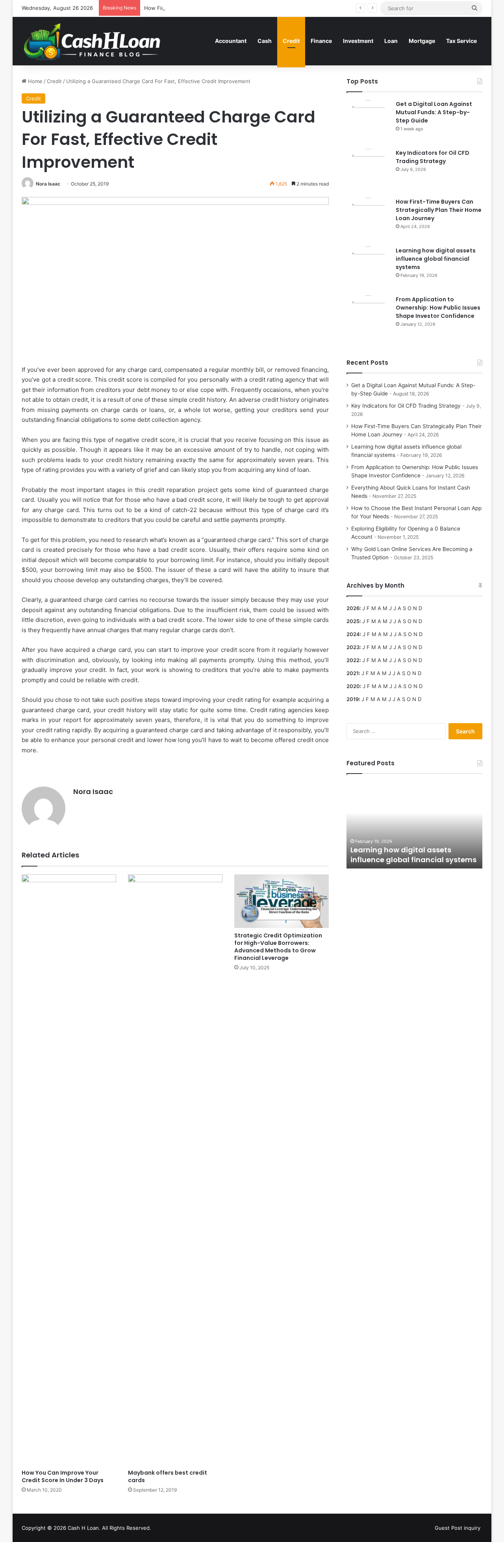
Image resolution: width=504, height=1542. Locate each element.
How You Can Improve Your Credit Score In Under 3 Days (63, 1476)
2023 (352, 647)
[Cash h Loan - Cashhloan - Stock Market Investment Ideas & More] (92, 41)
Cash (265, 40)
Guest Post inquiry (457, 1528)
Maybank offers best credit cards (167, 1476)
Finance (321, 40)
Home (34, 81)
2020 (353, 686)
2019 (352, 699)
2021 (352, 673)
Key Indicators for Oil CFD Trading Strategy (432, 157)
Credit (291, 40)
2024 (353, 634)
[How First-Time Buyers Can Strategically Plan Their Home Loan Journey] (368, 219)
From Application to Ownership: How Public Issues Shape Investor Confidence (438, 307)
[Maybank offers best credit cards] (175, 1169)
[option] (414, 825)
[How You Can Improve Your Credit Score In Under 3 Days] (69, 1169)
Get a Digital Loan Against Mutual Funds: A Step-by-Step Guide (434, 112)
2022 (352, 660)
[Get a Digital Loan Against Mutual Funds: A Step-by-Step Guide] (368, 121)
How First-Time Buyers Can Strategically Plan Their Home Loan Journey (232, 8)
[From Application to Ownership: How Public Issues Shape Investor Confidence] (368, 317)
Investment (358, 40)
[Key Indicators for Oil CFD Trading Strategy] (368, 170)
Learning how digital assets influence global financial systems (436, 259)
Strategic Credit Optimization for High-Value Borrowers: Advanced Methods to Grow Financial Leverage (278, 947)
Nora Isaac (48, 184)
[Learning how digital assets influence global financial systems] (368, 268)
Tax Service (461, 40)
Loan (391, 40)
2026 (352, 608)
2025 (352, 621)
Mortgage (422, 40)
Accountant (230, 40)
